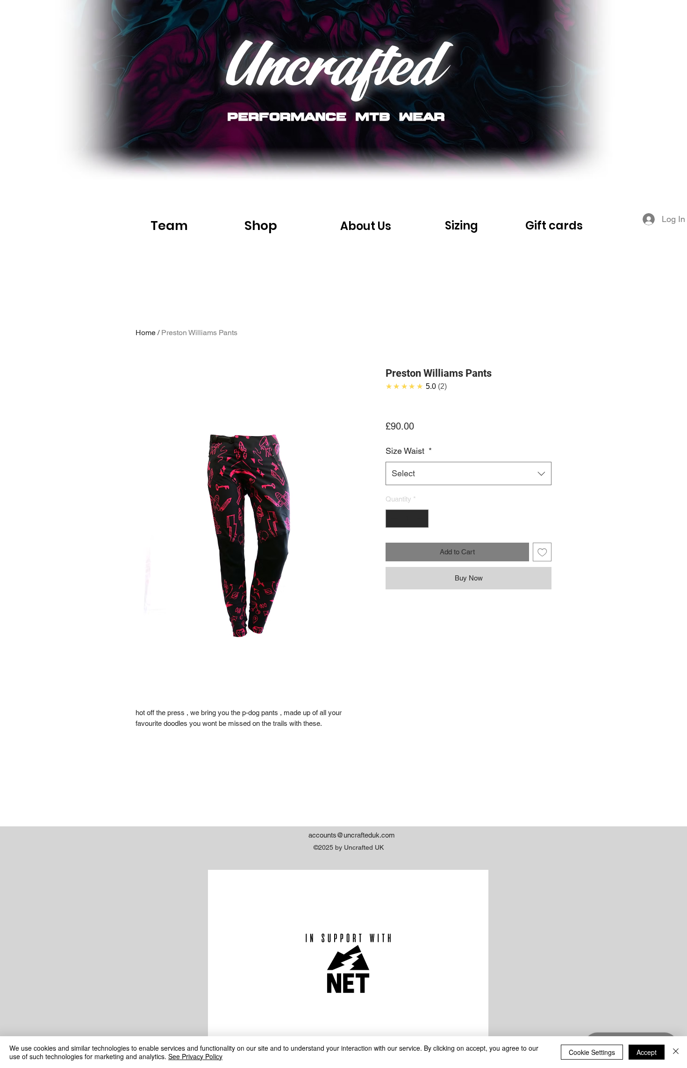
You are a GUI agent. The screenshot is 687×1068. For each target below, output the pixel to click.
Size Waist (409, 451)
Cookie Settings (592, 1052)
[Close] (675, 1052)
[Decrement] (393, 518)
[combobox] (468, 473)
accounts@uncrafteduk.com (351, 835)
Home (146, 332)
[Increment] (421, 518)
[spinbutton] (407, 518)
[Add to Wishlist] (542, 552)
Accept (647, 1052)
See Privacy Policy (195, 1056)
